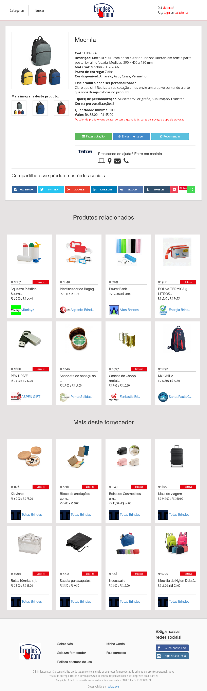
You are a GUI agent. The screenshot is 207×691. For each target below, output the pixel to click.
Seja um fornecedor (71, 653)
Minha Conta (116, 644)
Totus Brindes (31, 514)
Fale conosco (116, 653)
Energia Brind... (179, 310)
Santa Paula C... (180, 396)
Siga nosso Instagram (177, 655)
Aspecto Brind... (82, 310)
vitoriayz (27, 310)
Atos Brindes (129, 310)
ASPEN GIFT (30, 396)
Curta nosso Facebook (177, 648)
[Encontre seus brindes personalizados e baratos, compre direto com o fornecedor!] (30, 638)
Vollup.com (113, 686)
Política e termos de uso (74, 662)
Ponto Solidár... (81, 397)
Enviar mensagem (133, 136)
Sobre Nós (65, 644)
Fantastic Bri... (130, 397)
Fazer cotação (95, 136)
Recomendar (171, 136)
